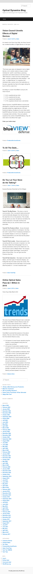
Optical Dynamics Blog (14, 10)
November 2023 (7, 413)
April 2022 (5, 448)
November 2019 (7, 472)
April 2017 (5, 530)
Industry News (11, 374)
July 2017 (5, 525)
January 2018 (6, 513)
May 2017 (5, 528)
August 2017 (6, 523)
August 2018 (6, 500)
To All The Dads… (10, 147)
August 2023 (6, 418)
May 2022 (5, 446)
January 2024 (6, 409)
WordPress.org (7, 564)
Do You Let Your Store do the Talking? (12, 181)
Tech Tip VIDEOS (7, 550)
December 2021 (7, 456)
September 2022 (7, 439)
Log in (4, 558)
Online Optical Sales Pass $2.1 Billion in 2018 (12, 283)
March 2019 (6, 487)
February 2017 (6, 534)
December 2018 (7, 493)
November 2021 (7, 457)
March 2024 (6, 405)
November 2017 (7, 517)
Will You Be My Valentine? (10, 390)
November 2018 (7, 495)
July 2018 (5, 502)
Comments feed (7, 562)
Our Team (5, 544)
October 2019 (6, 474)
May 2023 (5, 424)
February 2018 (6, 512)
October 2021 (6, 459)
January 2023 (6, 431)
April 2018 (5, 508)
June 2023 (5, 422)
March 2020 (6, 465)
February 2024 (6, 407)
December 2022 (7, 433)
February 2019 (6, 489)
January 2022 (6, 454)
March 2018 (6, 510)
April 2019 (5, 485)
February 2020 (6, 467)
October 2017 (6, 519)
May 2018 (5, 506)
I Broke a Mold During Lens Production (13, 387)
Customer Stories (7, 540)
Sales (17, 39)
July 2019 (5, 480)
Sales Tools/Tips (11, 272)
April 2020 (5, 463)
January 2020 (6, 469)
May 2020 (5, 461)
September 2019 (7, 476)
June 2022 (5, 444)
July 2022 (5, 442)
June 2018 (5, 504)
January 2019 (6, 491)
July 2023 (5, 420)
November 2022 (7, 435)
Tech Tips (5, 552)
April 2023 (5, 426)
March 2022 (6, 450)
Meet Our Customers (8, 388)
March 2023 (6, 428)
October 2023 (6, 415)
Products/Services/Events (13, 140)
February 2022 (6, 452)
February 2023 (6, 429)
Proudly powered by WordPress (16, 571)
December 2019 (7, 470)
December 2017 (7, 515)
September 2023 (7, 416)
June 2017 (5, 526)
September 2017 (7, 521)
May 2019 (5, 484)
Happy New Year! (7, 394)
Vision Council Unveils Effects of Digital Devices (13, 33)
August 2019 (6, 478)
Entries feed (6, 560)
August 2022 (6, 441)
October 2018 (6, 497)
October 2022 (6, 437)
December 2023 (7, 411)
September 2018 (7, 498)
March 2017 (6, 532)
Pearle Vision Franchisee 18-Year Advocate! (14, 392)
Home (4, 19)
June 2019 (5, 482)
